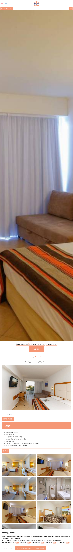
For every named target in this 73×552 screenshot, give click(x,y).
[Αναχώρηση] (41, 344)
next (71, 355)
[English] (2, 3)
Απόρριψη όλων (8, 548)
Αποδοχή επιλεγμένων (24, 548)
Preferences (36, 542)
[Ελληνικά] (5, 3)
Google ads (61, 542)
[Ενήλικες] (55, 344)
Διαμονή (31, 357)
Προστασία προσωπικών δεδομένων (50, 540)
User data (49, 542)
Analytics (23, 542)
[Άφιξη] (25, 344)
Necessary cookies (8, 542)
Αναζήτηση (36, 349)
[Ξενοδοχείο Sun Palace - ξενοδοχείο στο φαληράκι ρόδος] (36, 3)
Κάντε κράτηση (6, 8)
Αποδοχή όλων (39, 548)
